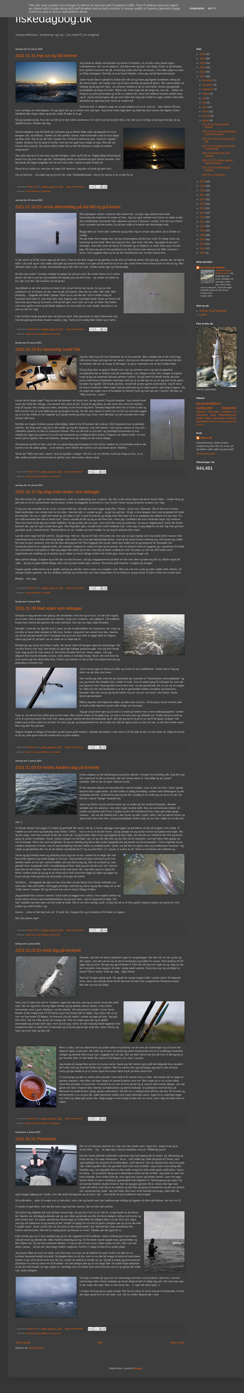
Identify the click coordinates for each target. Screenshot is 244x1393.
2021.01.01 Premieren (35, 1138)
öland (222, 421)
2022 (203, 72)
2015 (203, 204)
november (208, 85)
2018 (203, 190)
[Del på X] (98, 187)
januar (206, 120)
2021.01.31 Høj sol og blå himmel (46, 55)
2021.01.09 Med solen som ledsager (48, 608)
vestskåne (55, 334)
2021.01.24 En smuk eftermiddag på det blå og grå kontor (68, 206)
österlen (201, 411)
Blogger (138, 1368)
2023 (203, 67)
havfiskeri (231, 418)
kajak (213, 415)
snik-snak (213, 411)
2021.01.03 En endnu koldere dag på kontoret (57, 767)
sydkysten (46, 191)
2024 (203, 63)
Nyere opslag (23, 1342)
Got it (212, 8)
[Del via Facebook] (102, 187)
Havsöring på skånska (212, 267)
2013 (203, 213)
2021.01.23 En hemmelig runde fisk (47, 349)
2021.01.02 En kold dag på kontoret (48, 950)
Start (100, 1342)
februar (206, 116)
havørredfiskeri (33, 191)
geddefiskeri (202, 421)
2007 (203, 239)
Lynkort (203, 314)
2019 (203, 186)
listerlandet (202, 415)
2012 (203, 217)
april (205, 107)
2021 (203, 76)
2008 (203, 235)
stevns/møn (219, 418)
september (208, 89)
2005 (203, 248)
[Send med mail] (91, 187)
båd (234, 421)
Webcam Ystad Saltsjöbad (212, 311)
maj (204, 102)
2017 (203, 195)
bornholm (214, 421)
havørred (30, 334)
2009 (203, 230)
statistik (208, 418)
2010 (203, 226)
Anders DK (206, 438)
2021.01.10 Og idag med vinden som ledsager (57, 491)
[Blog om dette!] (94, 187)
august (206, 93)
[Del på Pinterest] (105, 187)
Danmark (200, 425)
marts (205, 111)
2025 (203, 58)
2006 (203, 244)
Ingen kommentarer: (75, 187)
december (208, 80)
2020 (203, 181)
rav (234, 411)
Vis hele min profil (205, 453)
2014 (203, 208)
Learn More (196, 8)
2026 (203, 54)
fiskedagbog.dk (53, 18)
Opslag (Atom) (36, 1348)
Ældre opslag (177, 1342)
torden (199, 418)
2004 (203, 253)
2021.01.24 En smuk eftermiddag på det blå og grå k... (219, 133)
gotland (228, 421)
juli (204, 98)
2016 (203, 199)
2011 (203, 221)
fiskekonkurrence (227, 415)
